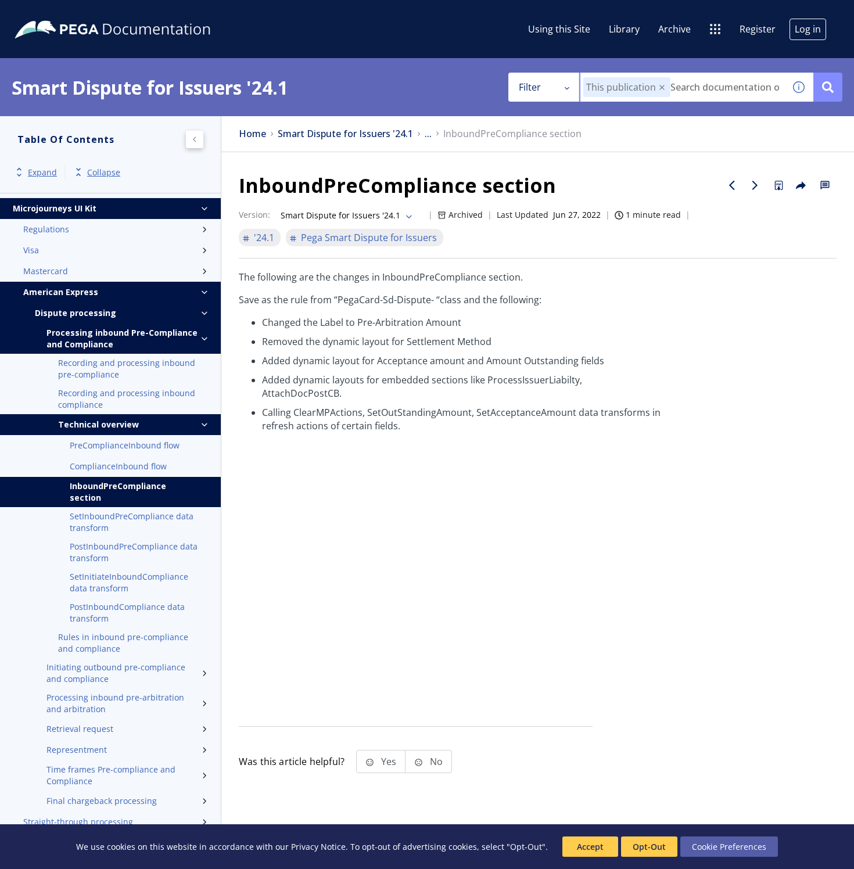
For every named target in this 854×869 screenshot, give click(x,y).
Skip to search (140, 13)
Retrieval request (79, 728)
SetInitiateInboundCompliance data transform (129, 582)
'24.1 (264, 237)
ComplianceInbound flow (118, 466)
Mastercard (45, 270)
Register (758, 29)
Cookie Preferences (729, 846)
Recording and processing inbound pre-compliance (126, 368)
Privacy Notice (318, 846)
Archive (674, 29)
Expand (42, 172)
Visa (31, 250)
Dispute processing (75, 312)
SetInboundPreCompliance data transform (131, 522)
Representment (76, 749)
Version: (254, 214)
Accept (590, 846)
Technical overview (98, 424)
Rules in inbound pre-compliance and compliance (123, 642)
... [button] (428, 134)
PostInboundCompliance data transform (127, 612)
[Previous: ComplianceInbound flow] (732, 185)
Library (624, 29)
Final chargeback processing (101, 800)
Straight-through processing (78, 821)
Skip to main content (51, 13)
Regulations (46, 229)
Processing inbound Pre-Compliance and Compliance (122, 338)
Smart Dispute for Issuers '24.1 (345, 134)
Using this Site (559, 29)
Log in (808, 29)
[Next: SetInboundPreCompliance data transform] (755, 185)
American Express (60, 291)
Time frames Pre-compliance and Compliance (110, 775)
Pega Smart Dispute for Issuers (369, 237)
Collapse (103, 172)
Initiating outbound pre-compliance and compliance (115, 673)
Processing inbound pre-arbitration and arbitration (115, 703)
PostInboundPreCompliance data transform (134, 552)
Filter (530, 87)
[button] (662, 87)
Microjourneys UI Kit (54, 208)
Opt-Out (649, 846)
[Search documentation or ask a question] (827, 87)
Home (252, 134)
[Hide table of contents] (194, 139)
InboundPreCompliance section (118, 491)
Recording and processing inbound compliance (126, 398)
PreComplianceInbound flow (125, 445)
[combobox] (682, 87)
